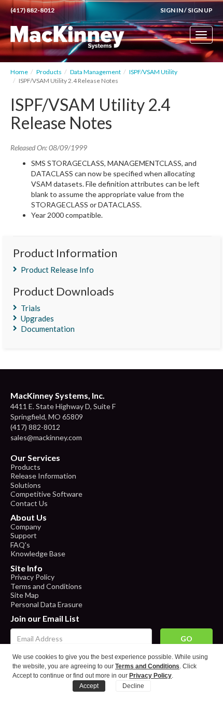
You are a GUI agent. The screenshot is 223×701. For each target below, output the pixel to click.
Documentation (48, 328)
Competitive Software (46, 493)
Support (23, 535)
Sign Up (200, 10)
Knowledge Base (37, 553)
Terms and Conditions (46, 586)
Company (25, 526)
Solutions (25, 485)
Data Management (95, 72)
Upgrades (37, 318)
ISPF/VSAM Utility (153, 72)
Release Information (43, 475)
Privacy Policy (32, 576)
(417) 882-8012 (32, 10)
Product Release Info (57, 269)
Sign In (171, 10)
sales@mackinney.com (46, 437)
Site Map (24, 595)
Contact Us (29, 503)
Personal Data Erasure (46, 604)
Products (49, 72)
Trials (30, 308)
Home (19, 72)
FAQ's (20, 544)
